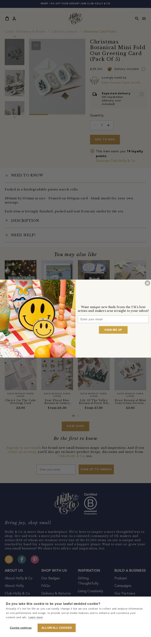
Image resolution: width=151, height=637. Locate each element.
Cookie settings (21, 627)
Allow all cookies (56, 627)
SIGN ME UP (113, 329)
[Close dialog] (147, 283)
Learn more (36, 617)
